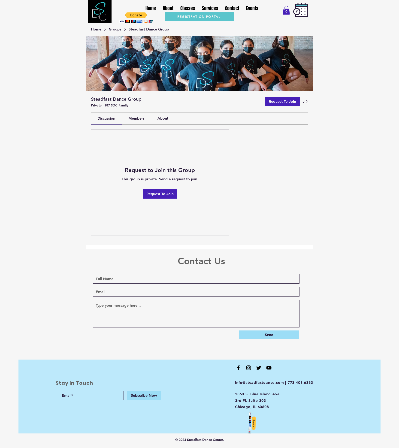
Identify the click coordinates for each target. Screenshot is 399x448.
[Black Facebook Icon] (238, 368)
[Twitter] (259, 368)
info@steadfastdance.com (259, 382)
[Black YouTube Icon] (269, 368)
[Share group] (305, 101)
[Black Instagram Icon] (248, 368)
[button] (136, 17)
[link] (106, 118)
